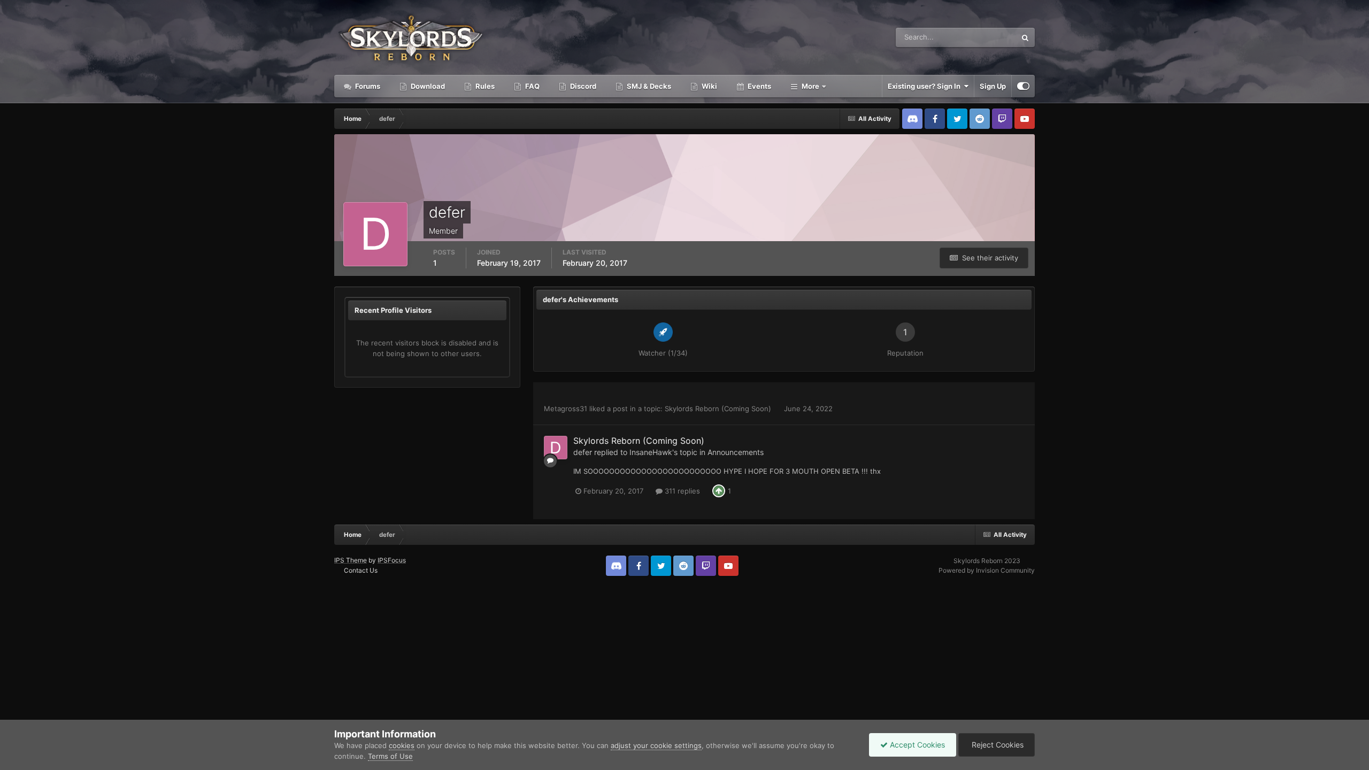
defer (582, 452)
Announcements (735, 452)
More (810, 86)
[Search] (1025, 37)
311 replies (681, 491)
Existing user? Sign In (926, 86)
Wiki (708, 86)
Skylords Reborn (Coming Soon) (719, 408)
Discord (582, 86)
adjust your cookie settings (656, 745)
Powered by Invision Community (987, 570)
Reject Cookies (997, 744)
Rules (484, 86)
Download (427, 86)
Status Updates (978, 37)
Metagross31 (565, 408)
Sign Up (993, 86)
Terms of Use (390, 756)
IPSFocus (392, 560)
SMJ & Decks (648, 86)
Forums (366, 86)
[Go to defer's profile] (555, 447)
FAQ (532, 86)
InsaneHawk (650, 452)
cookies (401, 745)
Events (758, 86)
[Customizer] (1023, 86)
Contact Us (361, 570)
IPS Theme (350, 560)
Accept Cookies (916, 744)
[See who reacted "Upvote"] (718, 490)
